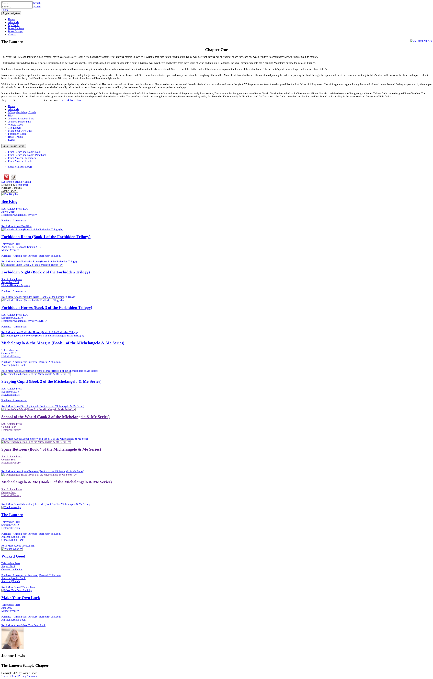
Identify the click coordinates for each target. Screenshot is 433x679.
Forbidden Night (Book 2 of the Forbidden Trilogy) (45, 272)
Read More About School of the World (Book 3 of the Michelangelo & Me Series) (45, 438)
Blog (10, 115)
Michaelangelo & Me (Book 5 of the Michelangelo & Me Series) (56, 482)
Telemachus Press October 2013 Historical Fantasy (11, 353)
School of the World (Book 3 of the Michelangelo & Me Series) (55, 417)
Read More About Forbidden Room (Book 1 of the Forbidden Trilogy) (39, 261)
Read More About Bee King (16, 226)
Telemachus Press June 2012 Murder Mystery (10, 607)
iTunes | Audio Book (12, 539)
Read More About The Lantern (18, 545)
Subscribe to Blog (16, 181)
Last (79, 100)
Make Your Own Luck (20, 130)
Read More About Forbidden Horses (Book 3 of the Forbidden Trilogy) (39, 332)
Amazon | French (10, 581)
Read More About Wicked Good (18, 587)
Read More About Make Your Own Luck (23, 625)
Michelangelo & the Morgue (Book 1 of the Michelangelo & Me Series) (62, 343)
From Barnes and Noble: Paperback (27, 154)
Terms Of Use (8, 676)
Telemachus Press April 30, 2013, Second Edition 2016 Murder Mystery (21, 246)
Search (37, 3)
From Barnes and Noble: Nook (24, 151)
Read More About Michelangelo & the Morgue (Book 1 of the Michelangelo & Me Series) (49, 370)
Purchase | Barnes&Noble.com (44, 255)
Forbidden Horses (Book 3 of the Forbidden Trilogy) (46, 307)
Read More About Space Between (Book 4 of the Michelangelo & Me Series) (42, 471)
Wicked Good (15, 124)
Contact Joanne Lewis (20, 166)
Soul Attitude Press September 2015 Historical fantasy (11, 391)
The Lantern (14, 127)
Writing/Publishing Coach (22, 112)
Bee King (9, 201)
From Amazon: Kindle (20, 161)
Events (11, 139)
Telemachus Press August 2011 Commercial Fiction (11, 566)
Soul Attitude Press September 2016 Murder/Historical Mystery (15, 282)
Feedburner (22, 184)
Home (11, 106)
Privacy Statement (28, 676)
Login (4, 9)
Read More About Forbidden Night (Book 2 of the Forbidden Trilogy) (38, 296)
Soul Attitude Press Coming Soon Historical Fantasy (11, 426)
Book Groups (15, 136)
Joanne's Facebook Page (21, 118)
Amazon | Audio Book (13, 365)
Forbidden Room (17, 133)
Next (72, 100)
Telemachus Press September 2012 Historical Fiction (10, 524)
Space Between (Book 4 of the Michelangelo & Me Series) (51, 449)
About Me (13, 109)
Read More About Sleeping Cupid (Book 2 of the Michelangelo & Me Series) (42, 406)
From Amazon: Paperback (22, 158)
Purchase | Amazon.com (14, 220)
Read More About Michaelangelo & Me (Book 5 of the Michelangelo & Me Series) (45, 504)
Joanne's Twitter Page (19, 121)
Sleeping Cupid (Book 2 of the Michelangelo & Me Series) (51, 381)
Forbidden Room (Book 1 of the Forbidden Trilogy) (45, 236)
